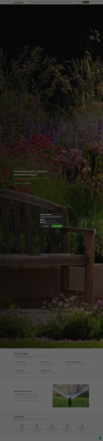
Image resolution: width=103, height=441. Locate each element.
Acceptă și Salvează (57, 225)
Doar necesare (46, 225)
